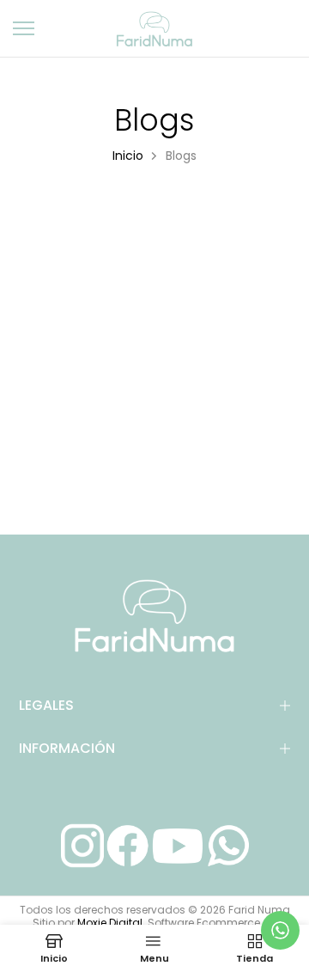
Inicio (127, 156)
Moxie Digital (109, 922)
